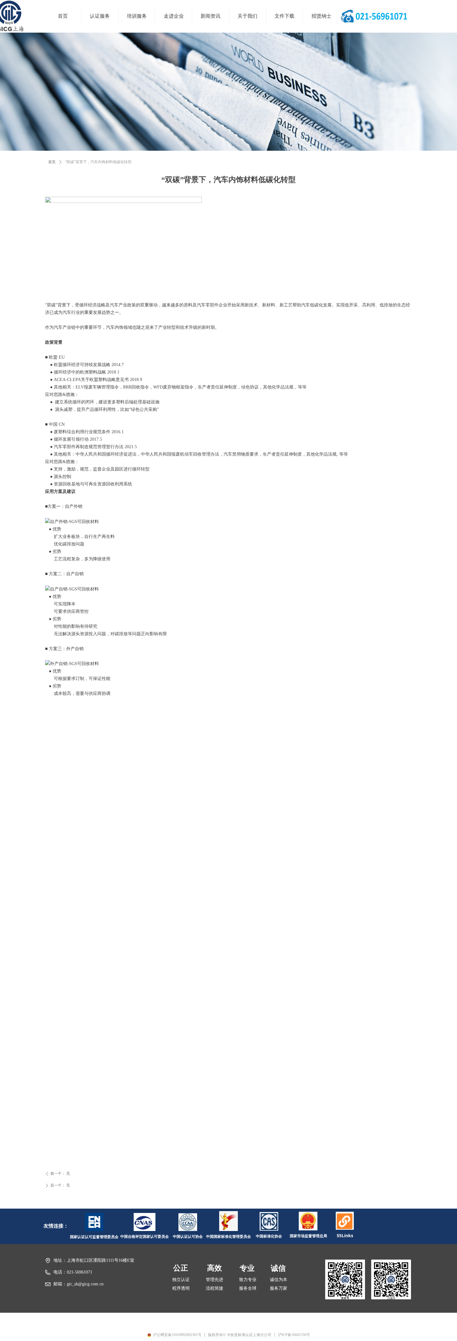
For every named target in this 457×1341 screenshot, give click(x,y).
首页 (52, 162)
